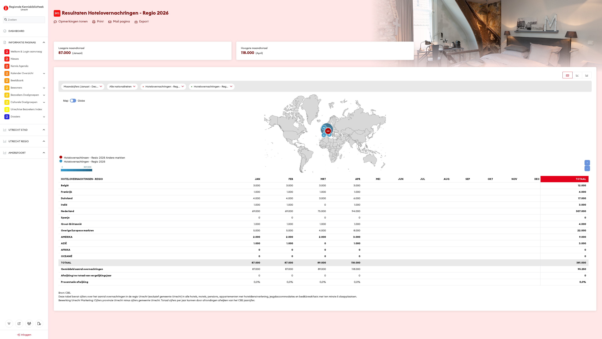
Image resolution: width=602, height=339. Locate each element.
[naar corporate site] (19, 324)
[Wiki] (9, 324)
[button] (24, 42)
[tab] (567, 75)
